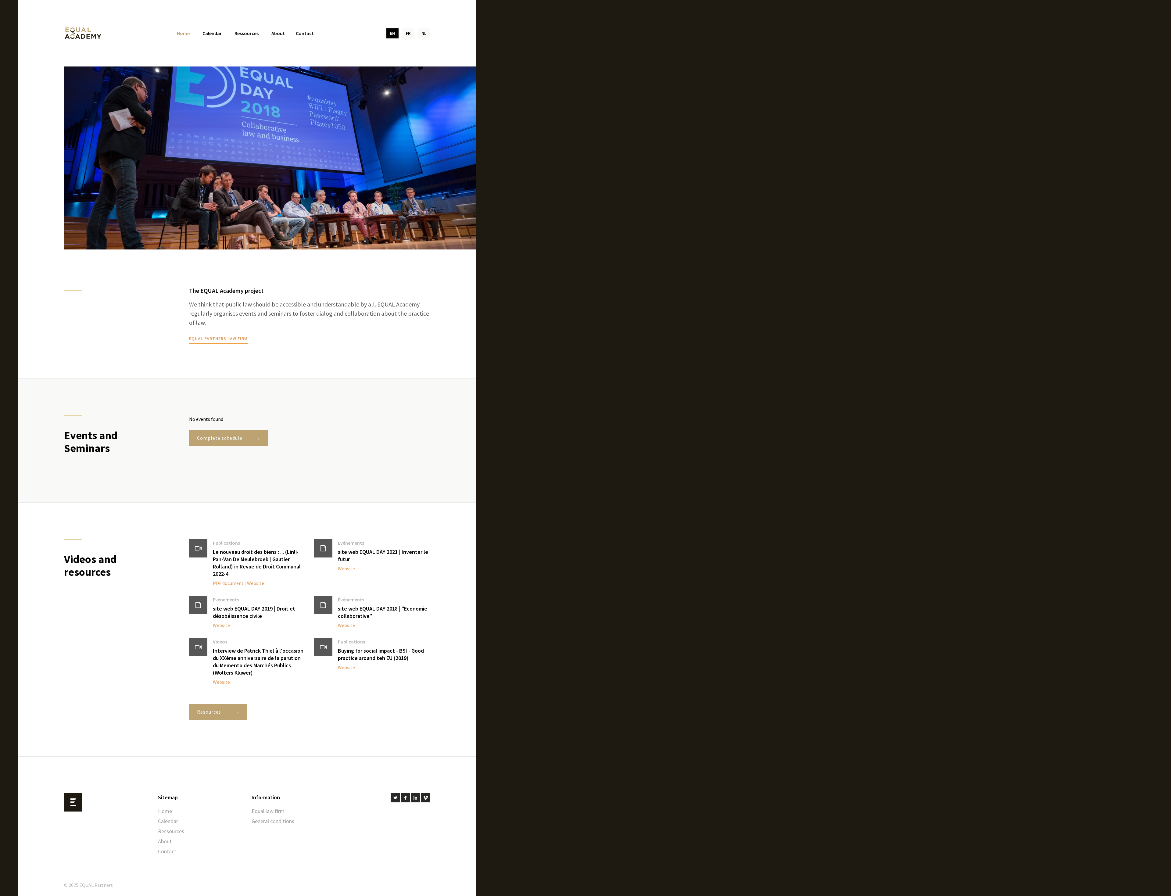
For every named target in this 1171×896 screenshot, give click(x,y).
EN (392, 33)
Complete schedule (219, 438)
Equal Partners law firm (218, 338)
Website (255, 583)
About (278, 33)
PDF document (228, 583)
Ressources (247, 33)
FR (408, 33)
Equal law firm (268, 811)
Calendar (212, 33)
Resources (209, 712)
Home (183, 33)
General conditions (273, 821)
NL (423, 33)
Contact (305, 33)
